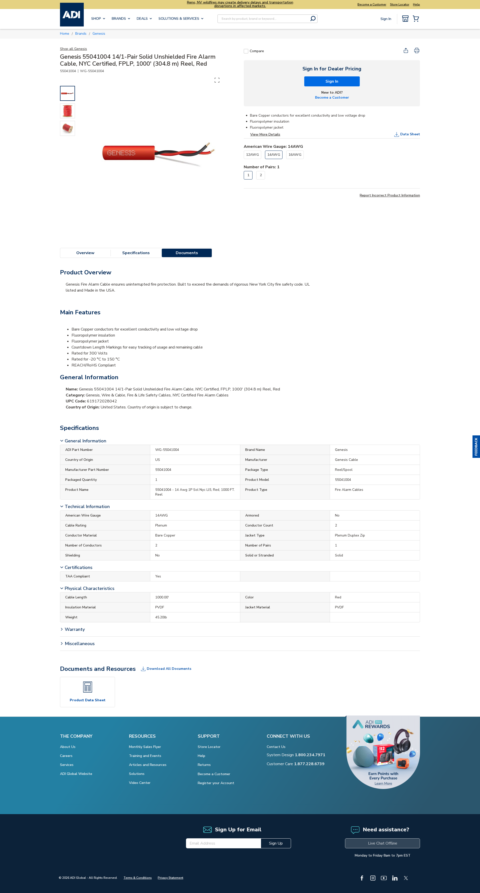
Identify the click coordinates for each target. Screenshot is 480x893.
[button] (476, 446)
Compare (257, 51)
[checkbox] (246, 51)
